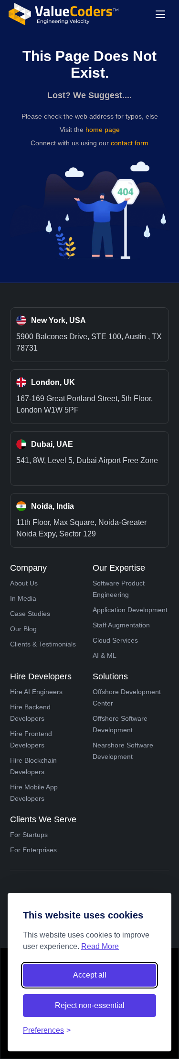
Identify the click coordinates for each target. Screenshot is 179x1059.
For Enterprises (33, 850)
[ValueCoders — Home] (63, 14)
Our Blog (23, 629)
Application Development (130, 610)
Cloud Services (115, 640)
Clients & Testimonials (43, 644)
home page (102, 129)
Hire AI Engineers (36, 692)
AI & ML (104, 655)
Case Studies (30, 613)
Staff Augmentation (121, 625)
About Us (24, 583)
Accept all (89, 975)
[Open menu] (160, 14)
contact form (129, 143)
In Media (23, 598)
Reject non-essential (90, 1005)
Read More (100, 946)
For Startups (29, 834)
